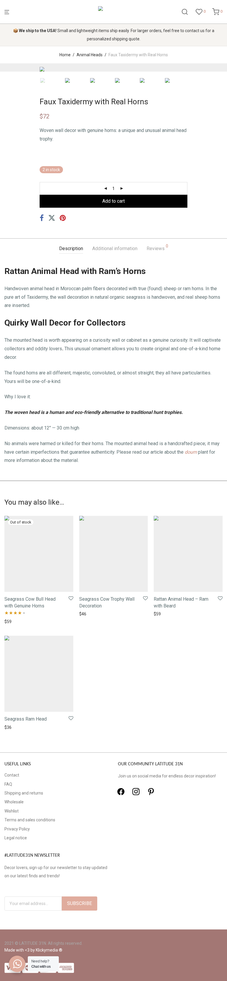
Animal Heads (90, 54)
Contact (11, 775)
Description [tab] (71, 248)
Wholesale (14, 802)
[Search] (185, 12)
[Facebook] (121, 791)
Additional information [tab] (114, 248)
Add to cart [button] (87, 614)
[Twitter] (136, 791)
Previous (5, 67)
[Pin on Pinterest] (63, 218)
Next (221, 67)
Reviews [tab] (157, 247)
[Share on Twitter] (51, 218)
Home (65, 54)
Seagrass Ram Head (25, 719)
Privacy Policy (17, 829)
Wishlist (11, 811)
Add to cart (113, 201)
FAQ (8, 784)
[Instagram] (151, 791)
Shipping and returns (23, 793)
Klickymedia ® (49, 950)
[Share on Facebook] (42, 218)
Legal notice (15, 837)
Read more (13, 621)
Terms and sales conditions (29, 820)
